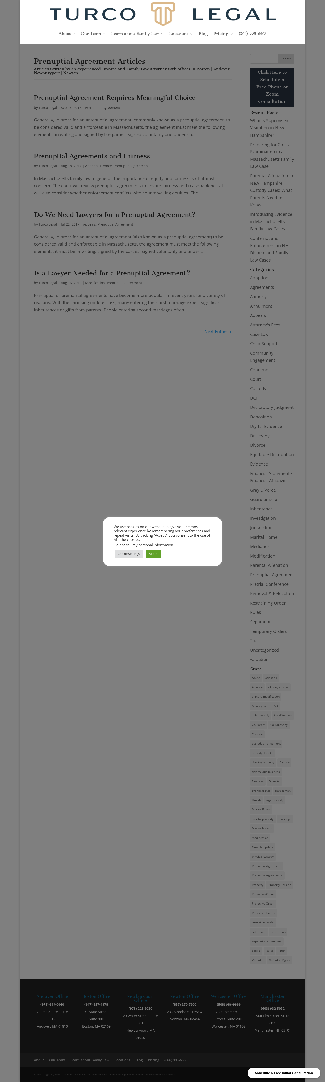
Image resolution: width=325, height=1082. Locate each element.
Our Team (91, 34)
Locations (178, 34)
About (65, 34)
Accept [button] (153, 554)
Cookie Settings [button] (129, 554)
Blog (203, 34)
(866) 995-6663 (252, 34)
